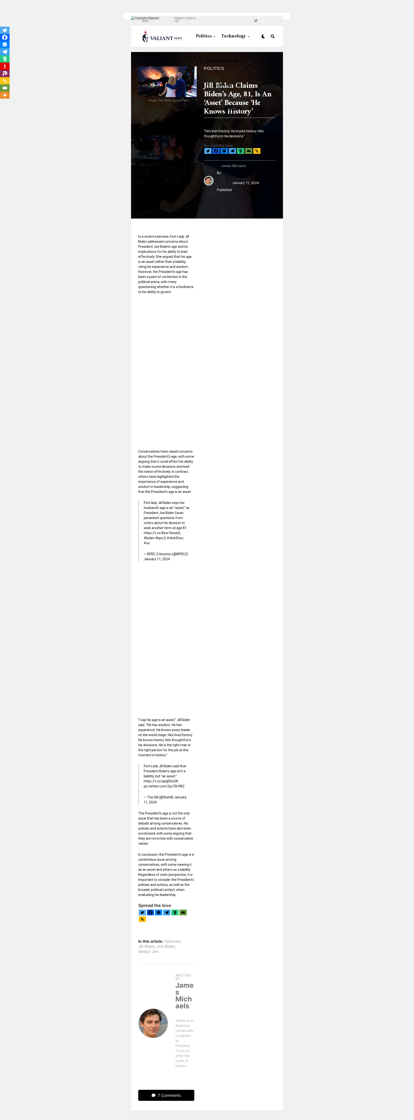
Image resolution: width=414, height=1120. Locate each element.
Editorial (222, 134)
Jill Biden (146, 946)
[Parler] (5, 73)
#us (147, 543)
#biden (149, 538)
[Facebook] (216, 151)
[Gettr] (5, 66)
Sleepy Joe (148, 951)
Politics (204, 36)
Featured (172, 941)
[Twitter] (208, 151)
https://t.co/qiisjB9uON (161, 781)
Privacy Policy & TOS (185, 20)
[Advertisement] (166, 371)
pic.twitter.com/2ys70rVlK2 (164, 786)
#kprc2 (160, 538)
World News (222, 109)
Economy (222, 85)
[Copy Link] (256, 151)
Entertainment (222, 61)
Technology (233, 36)
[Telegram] (232, 151)
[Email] (248, 151)
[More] (5, 95)
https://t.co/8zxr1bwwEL (162, 533)
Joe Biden (166, 946)
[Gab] (240, 151)
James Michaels (233, 166)
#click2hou (175, 538)
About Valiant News (151, 20)
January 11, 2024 (157, 559)
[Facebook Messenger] (224, 151)
